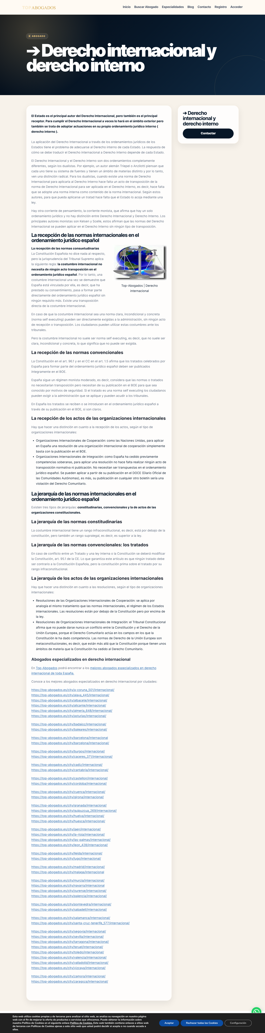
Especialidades (173, 7)
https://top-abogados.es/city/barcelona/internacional (69, 738)
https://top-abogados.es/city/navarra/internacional (68, 885)
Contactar (208, 133)
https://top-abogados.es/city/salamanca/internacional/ (70, 918)
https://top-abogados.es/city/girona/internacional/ (67, 797)
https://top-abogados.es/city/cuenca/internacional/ (68, 792)
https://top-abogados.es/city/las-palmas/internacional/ (71, 840)
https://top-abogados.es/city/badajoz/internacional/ (68, 724)
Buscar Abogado (146, 7)
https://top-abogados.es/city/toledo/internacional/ (67, 952)
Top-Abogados (47, 668)
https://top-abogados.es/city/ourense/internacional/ (68, 891)
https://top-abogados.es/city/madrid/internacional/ (68, 867)
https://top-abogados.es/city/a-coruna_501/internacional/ (72, 690)
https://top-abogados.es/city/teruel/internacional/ (67, 947)
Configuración (238, 1023)
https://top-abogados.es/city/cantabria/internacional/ (69, 770)
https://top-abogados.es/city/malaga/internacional (67, 872)
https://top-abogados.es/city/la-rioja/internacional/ (68, 834)
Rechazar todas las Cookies (202, 1023)
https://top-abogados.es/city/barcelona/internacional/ (70, 743)
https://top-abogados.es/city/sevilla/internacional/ (67, 937)
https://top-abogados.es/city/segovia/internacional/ (68, 931)
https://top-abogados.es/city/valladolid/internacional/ (69, 963)
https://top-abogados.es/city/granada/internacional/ (69, 805)
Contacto (204, 7)
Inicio (127, 7)
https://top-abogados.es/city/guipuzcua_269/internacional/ (74, 811)
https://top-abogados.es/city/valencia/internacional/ (69, 957)
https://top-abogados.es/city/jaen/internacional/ (66, 829)
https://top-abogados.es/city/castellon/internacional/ (69, 778)
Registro (221, 7)
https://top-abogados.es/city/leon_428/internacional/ (69, 845)
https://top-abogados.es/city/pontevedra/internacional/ (71, 904)
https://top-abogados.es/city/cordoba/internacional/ (69, 784)
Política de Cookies (81, 1023)
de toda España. (62, 673)
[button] (256, 1012)
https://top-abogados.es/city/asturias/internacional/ (68, 716)
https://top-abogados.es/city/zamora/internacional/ (68, 976)
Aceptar (169, 1023)
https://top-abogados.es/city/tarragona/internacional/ (70, 942)
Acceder (236, 7)
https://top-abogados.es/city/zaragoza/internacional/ (69, 981)
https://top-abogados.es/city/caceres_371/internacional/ (71, 757)
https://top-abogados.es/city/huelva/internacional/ (67, 816)
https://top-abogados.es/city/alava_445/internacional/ (70, 695)
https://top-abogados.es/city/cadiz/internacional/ (67, 765)
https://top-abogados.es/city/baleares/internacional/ (69, 729)
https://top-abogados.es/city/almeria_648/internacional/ (71, 711)
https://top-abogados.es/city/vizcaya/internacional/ (68, 968)
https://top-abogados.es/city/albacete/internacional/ (69, 700)
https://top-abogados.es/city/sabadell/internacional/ (69, 910)
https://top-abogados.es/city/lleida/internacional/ (66, 853)
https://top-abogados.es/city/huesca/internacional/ (68, 821)
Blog (190, 7)
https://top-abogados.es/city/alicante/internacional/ (68, 705)
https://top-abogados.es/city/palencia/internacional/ (69, 896)
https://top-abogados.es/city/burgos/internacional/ (68, 751)
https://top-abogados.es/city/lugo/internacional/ (66, 859)
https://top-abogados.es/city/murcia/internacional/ (67, 880)
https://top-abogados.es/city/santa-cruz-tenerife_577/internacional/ (80, 923)
